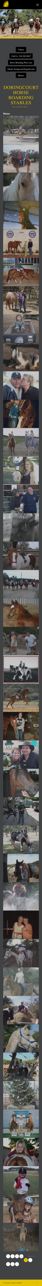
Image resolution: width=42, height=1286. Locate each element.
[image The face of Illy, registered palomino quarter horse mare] (21, 187)
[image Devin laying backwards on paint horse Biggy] (21, 1152)
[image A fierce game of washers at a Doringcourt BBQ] (21, 641)
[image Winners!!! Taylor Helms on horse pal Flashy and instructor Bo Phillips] (21, 1123)
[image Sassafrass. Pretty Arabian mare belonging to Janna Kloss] (21, 1038)
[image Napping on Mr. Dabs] (21, 953)
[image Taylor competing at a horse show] (21, 272)
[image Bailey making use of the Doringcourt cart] (21, 329)
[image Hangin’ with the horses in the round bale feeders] (21, 1010)
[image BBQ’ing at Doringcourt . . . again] (21, 925)
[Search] (32, 4)
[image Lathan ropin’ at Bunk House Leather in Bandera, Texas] (21, 811)
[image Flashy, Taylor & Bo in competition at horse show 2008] (21, 243)
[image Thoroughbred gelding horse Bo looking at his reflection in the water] (21, 215)
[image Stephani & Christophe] (21, 754)
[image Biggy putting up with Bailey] (21, 556)
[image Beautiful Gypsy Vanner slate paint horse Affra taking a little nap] (21, 357)
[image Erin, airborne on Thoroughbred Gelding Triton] (21, 698)
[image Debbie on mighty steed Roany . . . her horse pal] (21, 981)
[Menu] (37, 4)
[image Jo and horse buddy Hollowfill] (21, 868)
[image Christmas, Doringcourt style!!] (21, 1095)
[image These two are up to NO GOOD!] (21, 499)
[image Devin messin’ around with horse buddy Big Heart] (21, 470)
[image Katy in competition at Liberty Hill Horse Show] (21, 1180)
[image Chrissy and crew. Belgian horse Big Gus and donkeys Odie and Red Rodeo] (21, 1067)
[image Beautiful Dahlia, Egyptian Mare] (21, 783)
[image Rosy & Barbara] (21, 300)
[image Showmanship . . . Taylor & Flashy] (21, 414)
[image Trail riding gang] (21, 584)
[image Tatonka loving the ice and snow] (21, 527)
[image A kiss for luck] (21, 385)
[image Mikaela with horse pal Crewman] (21, 1209)
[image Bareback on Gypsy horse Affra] (21, 839)
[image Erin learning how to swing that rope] (21, 1237)
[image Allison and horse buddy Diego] (21, 726)
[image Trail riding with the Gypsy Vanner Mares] (21, 669)
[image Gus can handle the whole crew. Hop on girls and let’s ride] (21, 158)
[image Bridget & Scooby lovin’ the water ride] (21, 896)
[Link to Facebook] (37, 1282)
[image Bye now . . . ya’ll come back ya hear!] (21, 130)
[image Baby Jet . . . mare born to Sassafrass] (21, 612)
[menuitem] (32, 4)
